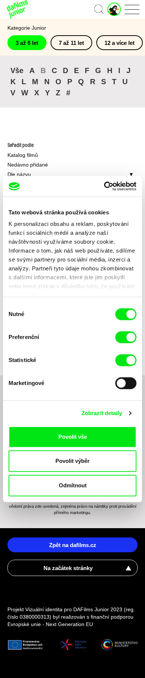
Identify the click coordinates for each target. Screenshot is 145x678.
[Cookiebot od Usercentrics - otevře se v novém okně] (104, 186)
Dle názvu (19, 174)
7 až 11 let (71, 43)
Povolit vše (72, 437)
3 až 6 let (27, 43)
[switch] (125, 337)
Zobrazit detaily (101, 413)
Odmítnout (73, 485)
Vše (16, 70)
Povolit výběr (72, 461)
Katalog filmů (22, 155)
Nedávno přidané (27, 165)
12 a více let (119, 43)
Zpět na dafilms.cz (72, 545)
